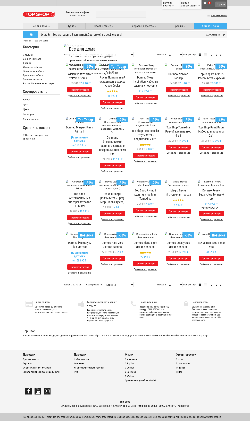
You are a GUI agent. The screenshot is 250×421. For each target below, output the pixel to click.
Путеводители (183, 363)
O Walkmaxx (131, 376)
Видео (179, 372)
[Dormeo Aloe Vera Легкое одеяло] (112, 235)
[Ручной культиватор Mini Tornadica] (145, 183)
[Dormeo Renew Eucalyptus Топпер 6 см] (211, 183)
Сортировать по (94, 284)
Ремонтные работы (33, 71)
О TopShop (130, 363)
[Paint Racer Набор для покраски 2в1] (211, 120)
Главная (27, 41)
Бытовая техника (32, 79)
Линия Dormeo (31, 119)
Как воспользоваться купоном (89, 367)
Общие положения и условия (37, 367)
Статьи (179, 359)
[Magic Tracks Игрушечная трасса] (178, 183)
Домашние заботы (33, 75)
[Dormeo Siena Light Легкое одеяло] (145, 235)
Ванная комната (32, 58)
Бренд (26, 99)
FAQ (76, 372)
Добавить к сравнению (79, 95)
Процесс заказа (31, 359)
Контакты (79, 363)
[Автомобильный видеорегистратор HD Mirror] (79, 185)
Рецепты (180, 367)
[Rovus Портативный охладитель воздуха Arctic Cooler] (112, 69)
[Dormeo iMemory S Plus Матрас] (79, 235)
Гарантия (27, 363)
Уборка (27, 63)
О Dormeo (129, 367)
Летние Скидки (210, 26)
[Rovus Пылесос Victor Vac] (211, 235)
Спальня (28, 54)
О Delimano (130, 372)
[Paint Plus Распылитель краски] (211, 67)
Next (225, 54)
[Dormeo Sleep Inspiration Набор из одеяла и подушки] (145, 69)
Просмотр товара (79, 89)
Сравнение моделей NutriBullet (140, 380)
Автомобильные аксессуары (38, 83)
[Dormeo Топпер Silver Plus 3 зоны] (79, 67)
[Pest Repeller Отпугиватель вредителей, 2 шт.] (145, 122)
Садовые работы (32, 67)
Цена (26, 109)
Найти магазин (81, 359)
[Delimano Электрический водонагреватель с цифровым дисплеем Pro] (112, 125)
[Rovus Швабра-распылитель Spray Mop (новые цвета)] (112, 185)
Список (204, 54)
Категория (28, 114)
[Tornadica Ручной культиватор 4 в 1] (178, 120)
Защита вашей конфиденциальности (41, 372)
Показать (161, 54)
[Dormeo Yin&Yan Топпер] (178, 67)
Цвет (25, 104)
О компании (131, 359)
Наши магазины (219, 15)
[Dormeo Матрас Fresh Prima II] (79, 120)
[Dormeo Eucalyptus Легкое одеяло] (178, 235)
